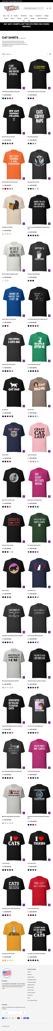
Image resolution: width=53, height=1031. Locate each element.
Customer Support (32, 982)
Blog (29, 21)
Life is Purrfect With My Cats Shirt (35, 635)
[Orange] (3, 189)
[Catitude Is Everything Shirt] (39, 256)
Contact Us (30, 995)
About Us (30, 974)
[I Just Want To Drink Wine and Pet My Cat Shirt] (13, 618)
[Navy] (5, 98)
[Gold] (5, 960)
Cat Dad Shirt (5, 409)
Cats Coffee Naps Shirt (33, 136)
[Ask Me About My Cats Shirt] (39, 753)
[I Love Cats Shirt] (13, 845)
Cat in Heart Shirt (31, 590)
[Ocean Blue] (8, 234)
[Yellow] (10, 234)
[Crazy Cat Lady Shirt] (39, 437)
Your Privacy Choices (32, 1000)
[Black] (3, 98)
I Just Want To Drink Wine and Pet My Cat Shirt (12, 635)
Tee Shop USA (7, 1026)
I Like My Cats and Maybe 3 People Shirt (11, 91)
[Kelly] (28, 371)
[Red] (8, 189)
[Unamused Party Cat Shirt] (39, 164)
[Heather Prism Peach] (5, 823)
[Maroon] (33, 98)
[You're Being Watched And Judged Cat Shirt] (39, 301)
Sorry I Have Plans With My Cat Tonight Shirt (12, 771)
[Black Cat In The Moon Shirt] (13, 482)
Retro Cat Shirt (5, 590)
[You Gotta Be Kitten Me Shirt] (39, 347)
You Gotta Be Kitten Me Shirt (34, 364)
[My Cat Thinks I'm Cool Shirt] (13, 119)
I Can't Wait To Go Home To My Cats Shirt (36, 953)
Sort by (3, 54)
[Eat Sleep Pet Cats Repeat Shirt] (39, 482)
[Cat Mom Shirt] (39, 392)
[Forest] (8, 98)
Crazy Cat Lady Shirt (32, 454)
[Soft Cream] (3, 234)
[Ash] (3, 281)
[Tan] (38, 416)
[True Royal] (3, 326)
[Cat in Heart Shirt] (39, 573)
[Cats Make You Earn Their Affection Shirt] (13, 891)
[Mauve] (35, 416)
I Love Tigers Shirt (32, 863)
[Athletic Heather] (38, 189)
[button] (50, 8)
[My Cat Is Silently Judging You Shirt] (13, 256)
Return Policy (31, 987)
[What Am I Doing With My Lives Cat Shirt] (13, 799)
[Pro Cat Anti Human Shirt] (39, 891)
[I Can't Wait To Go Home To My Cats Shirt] (39, 936)
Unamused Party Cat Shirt (33, 182)
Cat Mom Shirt (31, 409)
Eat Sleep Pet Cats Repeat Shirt (35, 500)
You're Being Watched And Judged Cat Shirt (38, 319)
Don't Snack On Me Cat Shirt (8, 953)
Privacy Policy (31, 990)
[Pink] (35, 189)
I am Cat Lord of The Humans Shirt (35, 726)
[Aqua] (35, 143)
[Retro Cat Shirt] (13, 573)
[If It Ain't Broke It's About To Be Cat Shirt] (39, 74)
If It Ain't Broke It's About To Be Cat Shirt (37, 91)
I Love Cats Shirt (5, 863)
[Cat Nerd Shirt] (13, 437)
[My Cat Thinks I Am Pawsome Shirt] (13, 164)
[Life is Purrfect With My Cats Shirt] (39, 618)
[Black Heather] (31, 281)
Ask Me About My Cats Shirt (34, 771)
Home (4, 15)
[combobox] (34, 8)
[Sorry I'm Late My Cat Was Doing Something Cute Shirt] (39, 209)
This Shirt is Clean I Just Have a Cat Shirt (37, 680)
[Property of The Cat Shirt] (13, 527)
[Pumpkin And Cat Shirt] (13, 209)
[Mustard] (3, 960)
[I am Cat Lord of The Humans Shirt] (39, 708)
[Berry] (12, 98)
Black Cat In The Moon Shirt (8, 500)
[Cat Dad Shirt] (13, 392)
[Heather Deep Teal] (33, 189)
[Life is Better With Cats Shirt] (39, 527)
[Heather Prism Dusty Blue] (5, 687)
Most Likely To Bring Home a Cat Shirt (10, 680)
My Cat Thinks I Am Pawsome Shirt (10, 182)
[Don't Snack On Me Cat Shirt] (13, 936)
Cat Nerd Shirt (5, 454)
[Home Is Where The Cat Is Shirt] (13, 301)
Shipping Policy (31, 984)
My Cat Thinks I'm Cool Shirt (8, 136)
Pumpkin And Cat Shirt (7, 227)
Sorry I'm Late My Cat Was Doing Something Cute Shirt (39, 228)
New (8, 15)
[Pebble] (28, 416)
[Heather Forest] (33, 235)
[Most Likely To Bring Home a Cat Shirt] (13, 663)
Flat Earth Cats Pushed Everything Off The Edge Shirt (38, 817)
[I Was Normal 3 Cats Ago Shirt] (13, 347)
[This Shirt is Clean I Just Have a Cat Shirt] (39, 663)
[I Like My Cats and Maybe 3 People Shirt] (13, 74)
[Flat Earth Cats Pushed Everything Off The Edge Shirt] (39, 799)
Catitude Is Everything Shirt (34, 274)
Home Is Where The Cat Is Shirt (9, 319)
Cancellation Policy (32, 979)
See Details (26, 29)
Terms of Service (31, 992)
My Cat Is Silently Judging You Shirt (10, 274)
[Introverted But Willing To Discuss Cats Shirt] (13, 708)
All (11, 15)
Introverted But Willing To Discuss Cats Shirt (12, 726)
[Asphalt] (38, 326)
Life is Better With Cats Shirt (34, 545)
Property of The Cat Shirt (7, 545)
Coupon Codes (31, 977)
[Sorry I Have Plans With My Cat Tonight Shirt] (13, 753)
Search (29, 971)
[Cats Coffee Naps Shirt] (39, 119)
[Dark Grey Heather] (10, 98)
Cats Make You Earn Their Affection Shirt (11, 908)
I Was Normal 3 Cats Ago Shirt (8, 364)
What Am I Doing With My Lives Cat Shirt (11, 816)
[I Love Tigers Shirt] (39, 845)
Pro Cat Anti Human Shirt (33, 908)
